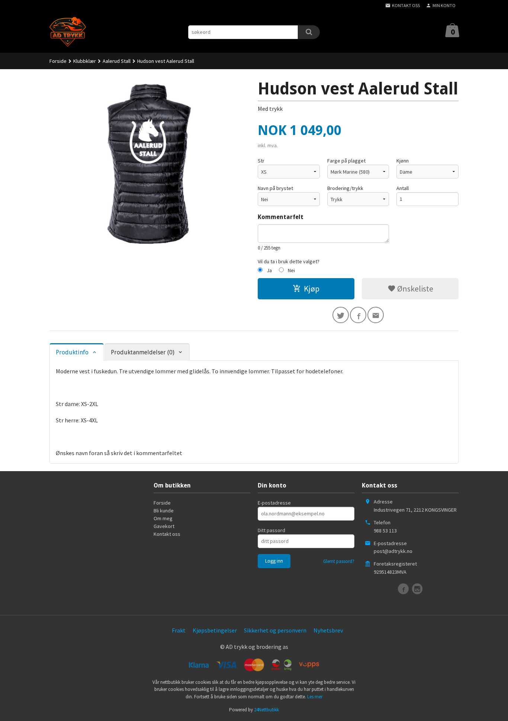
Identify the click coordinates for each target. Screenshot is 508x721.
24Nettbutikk (266, 709)
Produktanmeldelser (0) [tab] (142, 352)
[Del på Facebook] (358, 315)
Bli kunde (164, 510)
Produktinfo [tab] (72, 352)
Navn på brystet (275, 188)
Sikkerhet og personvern (275, 630)
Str (261, 160)
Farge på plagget (346, 160)
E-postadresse (274, 502)
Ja (269, 270)
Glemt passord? (338, 561)
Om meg (163, 518)
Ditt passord (271, 530)
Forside (58, 61)
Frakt (179, 630)
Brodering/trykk (345, 188)
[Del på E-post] (375, 315)
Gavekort (164, 526)
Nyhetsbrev (328, 630)
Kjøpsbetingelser (215, 630)
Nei (291, 270)
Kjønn (402, 160)
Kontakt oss (167, 534)
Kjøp (311, 288)
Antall (402, 188)
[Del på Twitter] (340, 315)
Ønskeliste (414, 288)
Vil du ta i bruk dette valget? (288, 261)
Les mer (314, 696)
